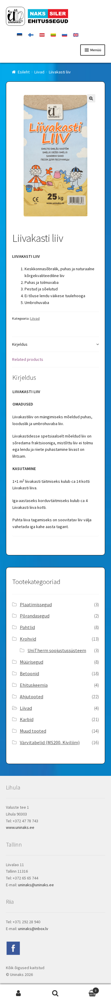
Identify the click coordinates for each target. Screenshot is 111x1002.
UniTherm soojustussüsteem (57, 650)
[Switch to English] (75, 34)
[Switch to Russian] (64, 34)
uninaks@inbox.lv (33, 928)
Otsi (55, 993)
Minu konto (18, 993)
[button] (91, 98)
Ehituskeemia (34, 685)
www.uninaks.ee (20, 827)
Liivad (39, 72)
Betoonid (29, 673)
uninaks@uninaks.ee (36, 884)
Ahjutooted (31, 696)
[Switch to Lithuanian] (53, 34)
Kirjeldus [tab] (20, 344)
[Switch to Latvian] (42, 34)
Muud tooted (33, 731)
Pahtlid (27, 627)
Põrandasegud (34, 616)
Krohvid (28, 639)
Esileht (24, 72)
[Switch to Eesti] (19, 34)
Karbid (26, 719)
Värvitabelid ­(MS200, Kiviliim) (50, 742)
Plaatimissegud (36, 604)
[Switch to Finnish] (30, 34)
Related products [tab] (27, 359)
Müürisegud (31, 662)
